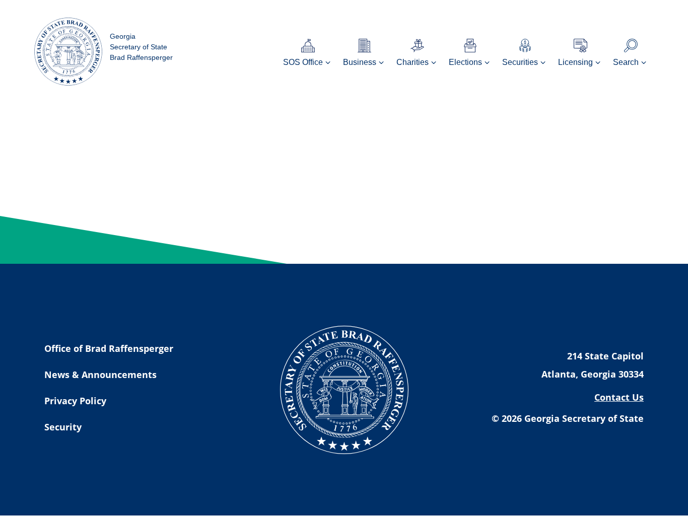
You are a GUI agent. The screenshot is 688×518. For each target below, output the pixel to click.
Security (63, 427)
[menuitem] (308, 52)
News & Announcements (100, 374)
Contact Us (619, 397)
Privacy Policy (75, 401)
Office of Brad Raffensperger (108, 348)
